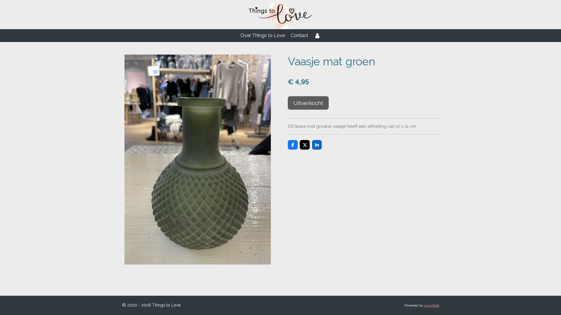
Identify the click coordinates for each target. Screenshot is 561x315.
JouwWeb (431, 305)
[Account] (317, 35)
